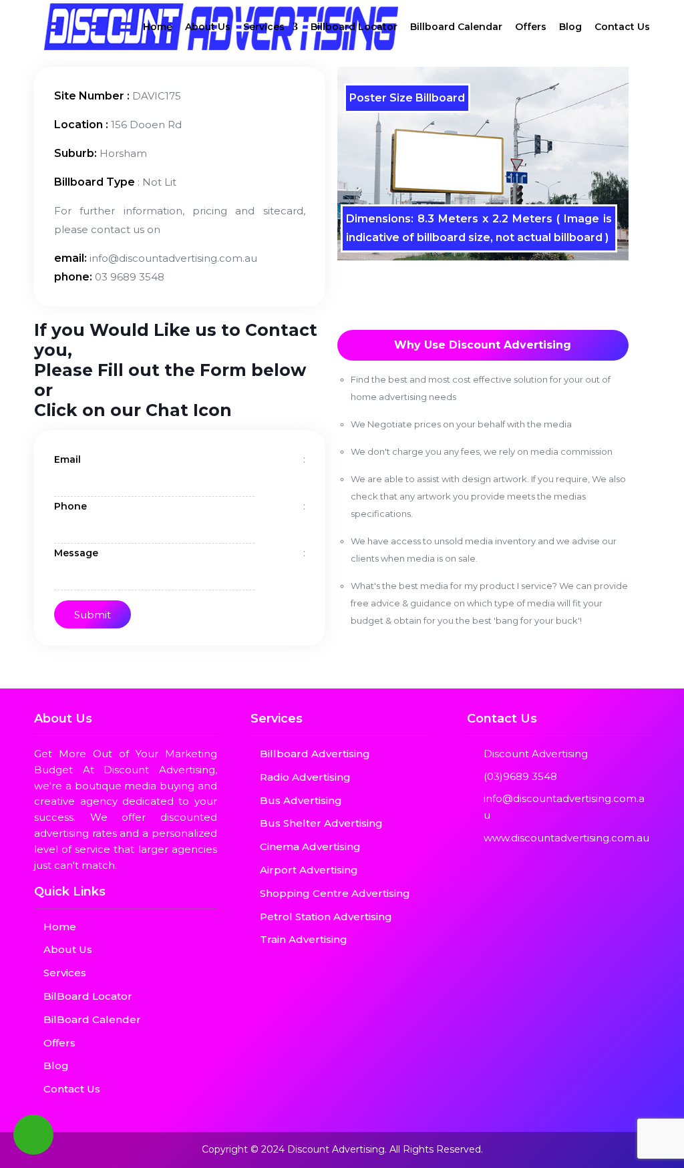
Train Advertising (303, 939)
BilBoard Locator (87, 996)
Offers (530, 27)
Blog (570, 27)
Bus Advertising (301, 800)
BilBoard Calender (92, 1019)
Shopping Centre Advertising (335, 893)
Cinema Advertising (310, 846)
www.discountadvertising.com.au (566, 837)
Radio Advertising (305, 777)
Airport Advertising (309, 869)
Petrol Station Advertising (326, 916)
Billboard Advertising (315, 753)
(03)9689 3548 (520, 776)
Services (264, 27)
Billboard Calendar (456, 27)
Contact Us (622, 27)
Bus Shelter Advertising (321, 823)
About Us (207, 27)
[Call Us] (33, 1135)
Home (157, 27)
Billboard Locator (354, 27)
